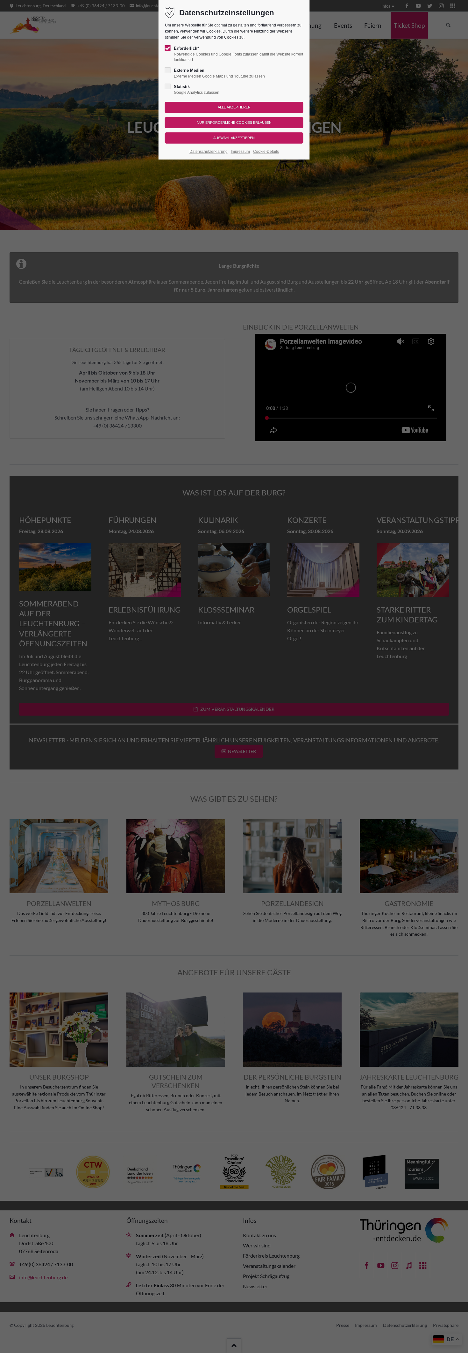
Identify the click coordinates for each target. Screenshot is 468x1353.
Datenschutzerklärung (208, 151)
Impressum (240, 151)
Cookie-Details (266, 151)
